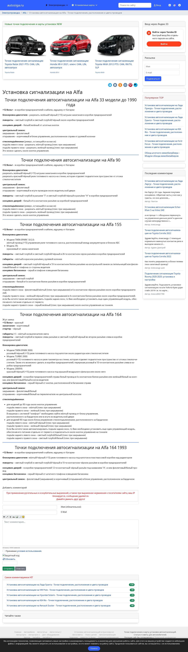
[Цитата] (20, 516)
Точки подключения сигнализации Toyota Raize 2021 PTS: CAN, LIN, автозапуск (24, 64)
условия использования (29, 551)
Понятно (94, 648)
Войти (164, 44)
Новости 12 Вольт (88, 637)
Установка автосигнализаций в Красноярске (94, 632)
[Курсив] (7, 516)
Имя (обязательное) (71, 506)
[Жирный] (4, 516)
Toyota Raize (9, 72)
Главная (17, 632)
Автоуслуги (21, 634)
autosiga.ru (15, 5)
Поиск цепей (91, 634)
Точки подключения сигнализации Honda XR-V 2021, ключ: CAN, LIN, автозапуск (69, 64)
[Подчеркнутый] (10, 516)
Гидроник (73, 637)
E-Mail (64, 512)
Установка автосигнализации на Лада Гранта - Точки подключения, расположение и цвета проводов (57, 584)
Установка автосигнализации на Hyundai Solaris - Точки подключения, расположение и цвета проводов (59, 595)
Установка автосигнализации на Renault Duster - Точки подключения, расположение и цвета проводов (58, 605)
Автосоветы (77, 634)
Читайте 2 (47, 637)
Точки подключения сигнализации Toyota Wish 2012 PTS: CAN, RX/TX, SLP (114, 64)
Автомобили (29, 632)
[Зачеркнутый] (13, 516)
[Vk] (170, 5)
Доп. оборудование (50, 634)
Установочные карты (85, 5)
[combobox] (134, 5)
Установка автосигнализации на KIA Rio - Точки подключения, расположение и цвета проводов (55, 600)
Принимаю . (24, 551)
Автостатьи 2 (55, 632)
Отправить (8, 568)
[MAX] (174, 5)
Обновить (10, 559)
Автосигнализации (107, 634)
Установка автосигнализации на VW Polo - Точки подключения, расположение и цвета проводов (55, 589)
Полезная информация (108, 637)
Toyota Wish (99, 72)
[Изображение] (16, 516)
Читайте (36, 637)
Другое (27, 637)
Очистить (20, 568)
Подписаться (153, 78)
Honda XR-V (54, 72)
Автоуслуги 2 (34, 634)
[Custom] (179, 5)
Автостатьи (42, 632)
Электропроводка (56, 5)
